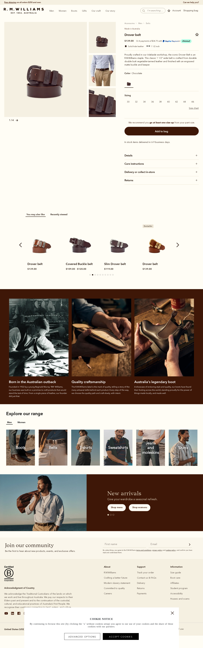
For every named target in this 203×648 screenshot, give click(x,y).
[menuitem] (51, 11)
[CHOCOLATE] (45, 69)
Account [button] (176, 10)
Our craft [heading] (96, 11)
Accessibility (176, 593)
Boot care (175, 577)
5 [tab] (100, 275)
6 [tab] (103, 275)
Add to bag (161, 131)
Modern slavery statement (117, 583)
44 (184, 101)
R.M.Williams (110, 572)
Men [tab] (9, 422)
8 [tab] (108, 275)
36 (152, 101)
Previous (20, 244)
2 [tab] (93, 275)
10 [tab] (113, 275)
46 (192, 101)
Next (177, 244)
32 (136, 101)
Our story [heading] (110, 11)
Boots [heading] (74, 11)
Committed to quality (114, 588)
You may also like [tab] (35, 214)
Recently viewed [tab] (58, 214)
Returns (141, 588)
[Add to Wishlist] (197, 35)
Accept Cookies (120, 636)
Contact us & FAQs (146, 577)
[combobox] (18, 629)
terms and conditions (143, 550)
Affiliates (174, 583)
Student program (179, 588)
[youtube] (6, 614)
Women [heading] (62, 11)
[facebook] (19, 614)
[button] (190, 10)
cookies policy (171, 550)
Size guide (175, 572)
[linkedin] (12, 614)
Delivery (141, 583)
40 (168, 101)
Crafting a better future (115, 577)
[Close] (172, 614)
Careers (108, 593)
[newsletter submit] (189, 545)
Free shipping (10, 2)
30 (128, 101)
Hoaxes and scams (180, 598)
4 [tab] (98, 275)
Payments (142, 593)
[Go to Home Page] (24, 11)
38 (160, 101)
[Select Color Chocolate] (128, 83)
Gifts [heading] (84, 11)
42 (176, 101)
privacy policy (157, 550)
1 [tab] (90, 275)
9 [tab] (110, 275)
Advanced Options (82, 636)
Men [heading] (51, 11)
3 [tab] (95, 275)
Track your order (145, 572)
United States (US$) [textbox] (14, 629)
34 (144, 101)
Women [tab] (21, 422)
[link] (42, 241)
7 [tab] (105, 275)
